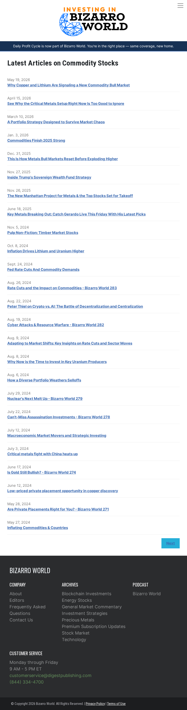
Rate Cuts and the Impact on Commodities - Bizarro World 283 (62, 288)
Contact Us (21, 619)
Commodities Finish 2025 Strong (36, 140)
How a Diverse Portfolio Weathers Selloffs (44, 380)
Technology (74, 639)
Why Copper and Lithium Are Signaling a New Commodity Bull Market (68, 85)
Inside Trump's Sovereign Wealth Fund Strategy (49, 177)
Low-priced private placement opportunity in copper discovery (62, 490)
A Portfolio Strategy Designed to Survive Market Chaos (56, 122)
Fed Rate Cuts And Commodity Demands (43, 269)
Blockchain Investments (86, 593)
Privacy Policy (95, 704)
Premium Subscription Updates (93, 626)
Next (170, 543)
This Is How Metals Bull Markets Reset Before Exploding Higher (62, 159)
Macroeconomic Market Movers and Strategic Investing (56, 435)
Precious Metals (78, 619)
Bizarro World (147, 593)
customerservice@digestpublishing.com (50, 675)
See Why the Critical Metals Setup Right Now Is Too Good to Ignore (65, 103)
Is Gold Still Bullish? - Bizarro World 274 (41, 472)
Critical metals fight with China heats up (42, 454)
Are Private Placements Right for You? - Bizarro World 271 (58, 509)
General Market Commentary (92, 606)
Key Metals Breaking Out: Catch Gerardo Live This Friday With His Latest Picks (76, 214)
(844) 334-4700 (26, 682)
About (15, 593)
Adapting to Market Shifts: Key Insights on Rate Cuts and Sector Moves (69, 343)
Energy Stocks (77, 600)
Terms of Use (116, 704)
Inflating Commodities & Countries (37, 527)
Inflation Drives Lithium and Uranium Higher (45, 251)
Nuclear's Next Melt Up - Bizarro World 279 (45, 398)
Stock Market (76, 633)
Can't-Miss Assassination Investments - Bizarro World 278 (58, 417)
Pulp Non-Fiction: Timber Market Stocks (42, 232)
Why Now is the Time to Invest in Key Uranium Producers (57, 361)
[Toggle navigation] (180, 5)
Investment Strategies (84, 613)
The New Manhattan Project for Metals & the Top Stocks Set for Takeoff (70, 195)
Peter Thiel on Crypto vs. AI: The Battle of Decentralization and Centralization (75, 306)
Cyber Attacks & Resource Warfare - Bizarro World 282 (55, 324)
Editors (16, 600)
